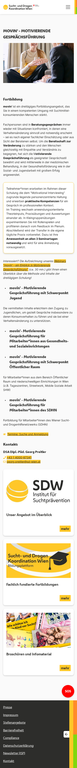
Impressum (10, 715)
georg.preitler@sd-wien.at (23, 461)
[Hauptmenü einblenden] (68, 7)
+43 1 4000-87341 (19, 457)
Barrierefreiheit (13, 730)
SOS (69, 691)
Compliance (11, 738)
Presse (7, 707)
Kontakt (8, 761)
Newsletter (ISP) (14, 753)
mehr (66, 528)
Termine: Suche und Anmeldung (27, 434)
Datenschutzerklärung (18, 746)
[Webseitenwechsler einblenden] (66, 734)
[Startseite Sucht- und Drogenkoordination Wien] (21, 7)
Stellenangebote (14, 722)
